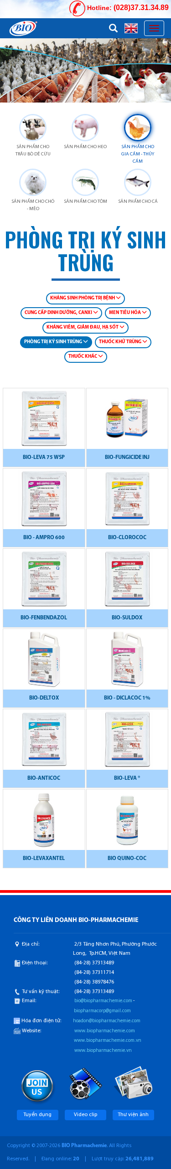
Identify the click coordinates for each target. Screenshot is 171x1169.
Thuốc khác (83, 356)
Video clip (85, 1115)
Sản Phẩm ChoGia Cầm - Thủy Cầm (137, 154)
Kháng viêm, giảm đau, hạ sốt (83, 327)
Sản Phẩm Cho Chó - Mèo (32, 205)
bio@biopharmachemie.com (103, 1001)
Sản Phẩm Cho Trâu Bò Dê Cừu (33, 150)
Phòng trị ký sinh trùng (53, 342)
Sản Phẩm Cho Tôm (85, 201)
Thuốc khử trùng (120, 342)
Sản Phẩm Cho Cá (138, 201)
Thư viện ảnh (133, 1115)
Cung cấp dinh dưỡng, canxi (59, 312)
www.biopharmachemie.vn (103, 1050)
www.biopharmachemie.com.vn (107, 1040)
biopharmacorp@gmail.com (102, 1011)
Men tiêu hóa (125, 312)
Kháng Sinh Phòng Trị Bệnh (83, 298)
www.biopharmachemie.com (104, 1031)
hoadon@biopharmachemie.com (106, 1021)
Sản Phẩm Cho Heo (85, 146)
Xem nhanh (43, 423)
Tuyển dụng (37, 1115)
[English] (131, 27)
